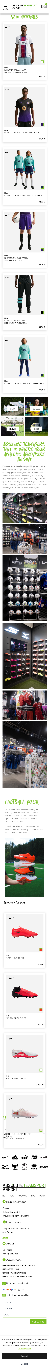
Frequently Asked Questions (16, 1228)
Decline (24, 1363)
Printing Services (10, 1253)
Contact (7, 1208)
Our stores (7, 1249)
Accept (24, 1356)
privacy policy (24, 1348)
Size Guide (8, 1232)
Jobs (5, 1238)
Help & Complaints (11, 1211)
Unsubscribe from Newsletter (16, 1215)
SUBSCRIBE (38, 1322)
